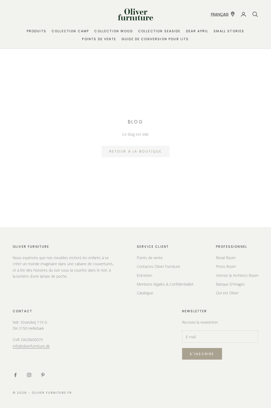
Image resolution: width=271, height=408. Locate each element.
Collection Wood (113, 31)
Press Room (226, 266)
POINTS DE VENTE (99, 39)
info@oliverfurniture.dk (31, 346)
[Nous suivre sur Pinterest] (43, 375)
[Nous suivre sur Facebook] (15, 375)
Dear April (197, 31)
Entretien (144, 275)
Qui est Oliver (227, 292)
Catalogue (145, 292)
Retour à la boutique (135, 151)
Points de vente (150, 257)
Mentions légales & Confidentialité (165, 284)
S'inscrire (202, 353)
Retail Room (226, 257)
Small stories (229, 31)
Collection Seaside (159, 31)
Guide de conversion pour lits (155, 39)
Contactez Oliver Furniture (158, 266)
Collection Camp (70, 31)
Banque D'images (230, 284)
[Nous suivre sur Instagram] (29, 375)
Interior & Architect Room (237, 275)
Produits (36, 31)
